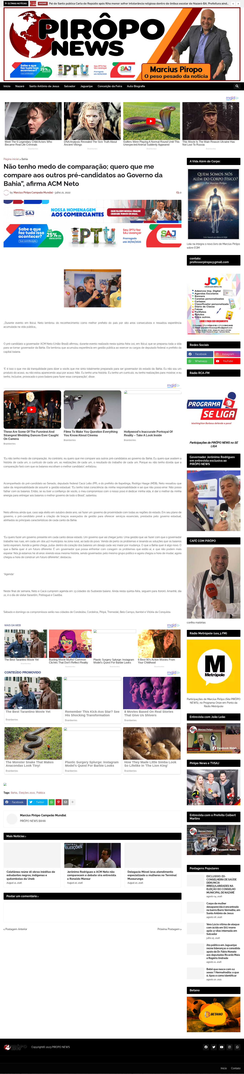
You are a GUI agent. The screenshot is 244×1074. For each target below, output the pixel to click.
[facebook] (206, 1047)
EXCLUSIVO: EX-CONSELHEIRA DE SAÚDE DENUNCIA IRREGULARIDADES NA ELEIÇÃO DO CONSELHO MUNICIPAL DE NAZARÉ (221, 884)
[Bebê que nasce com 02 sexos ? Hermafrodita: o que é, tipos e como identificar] (195, 973)
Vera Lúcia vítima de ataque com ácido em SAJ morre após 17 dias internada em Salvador (222, 929)
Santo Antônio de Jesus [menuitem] (44, 86)
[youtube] (222, 1047)
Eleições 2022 (27, 792)
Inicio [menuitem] (7, 86)
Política (40, 792)
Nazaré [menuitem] (19, 86)
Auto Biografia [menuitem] (136, 86)
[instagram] (229, 1047)
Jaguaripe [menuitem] (86, 86)
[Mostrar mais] (72, 802)
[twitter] (214, 1047)
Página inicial (11, 159)
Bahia (24, 159)
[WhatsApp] (52, 802)
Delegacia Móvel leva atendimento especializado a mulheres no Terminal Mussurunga (152, 875)
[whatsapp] (237, 1047)
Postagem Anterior (16, 929)
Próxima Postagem (169, 929)
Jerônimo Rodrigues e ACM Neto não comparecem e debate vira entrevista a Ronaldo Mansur (91, 875)
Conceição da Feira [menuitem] (110, 86)
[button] (233, 4)
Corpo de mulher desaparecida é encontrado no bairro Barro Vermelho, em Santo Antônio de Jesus (223, 908)
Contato (235, 1068)
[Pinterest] (59, 802)
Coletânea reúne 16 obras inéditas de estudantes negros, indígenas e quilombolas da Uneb (31, 875)
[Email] (66, 802)
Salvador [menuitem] (69, 86)
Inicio (224, 1068)
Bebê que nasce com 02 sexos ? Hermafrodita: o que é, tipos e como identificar (222, 972)
